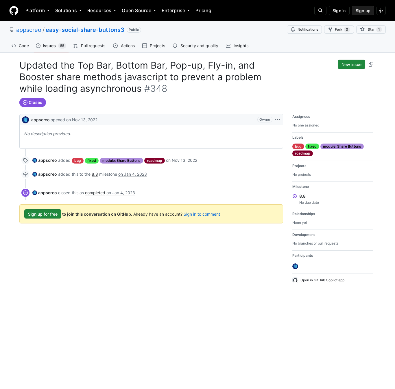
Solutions (66, 10)
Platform (35, 10)
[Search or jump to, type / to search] (320, 10)
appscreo (28, 29)
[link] (44, 160)
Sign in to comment (202, 214)
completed (95, 192)
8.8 (95, 174)
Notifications (308, 29)
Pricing (203, 10)
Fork (341, 29)
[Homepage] (14, 10)
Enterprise (173, 10)
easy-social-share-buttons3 (85, 29)
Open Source (136, 10)
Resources (99, 10)
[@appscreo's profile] (25, 119)
